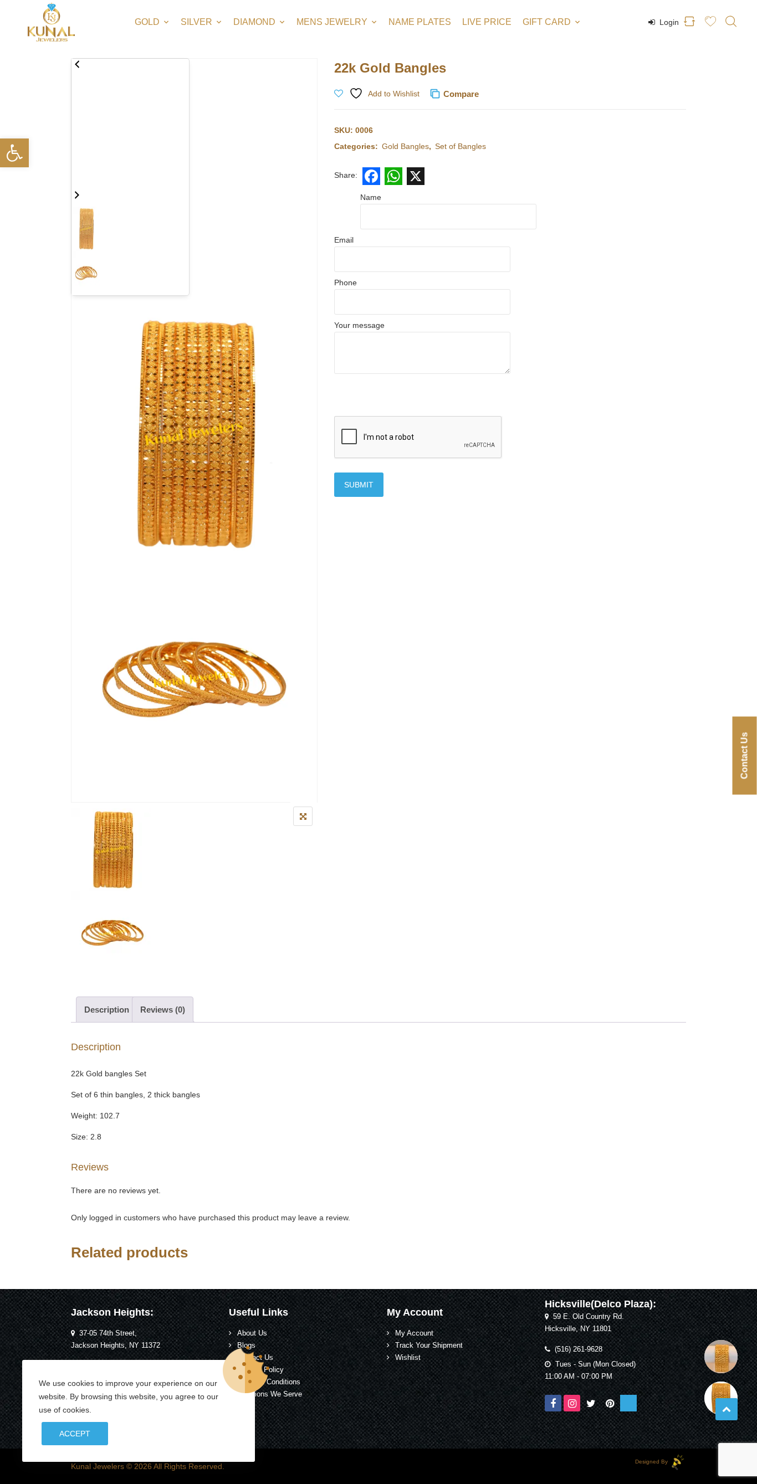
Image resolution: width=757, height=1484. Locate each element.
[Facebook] (553, 1403)
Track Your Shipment (429, 1345)
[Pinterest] (609, 1403)
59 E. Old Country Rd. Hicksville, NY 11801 (584, 1323)
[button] (14, 152)
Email (344, 239)
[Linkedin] (628, 1403)
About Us (252, 1333)
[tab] (106, 1010)
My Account (414, 1333)
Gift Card (547, 22)
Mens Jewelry (331, 22)
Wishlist (408, 1358)
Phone (345, 282)
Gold (147, 22)
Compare (461, 94)
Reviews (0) (162, 1009)
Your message (359, 325)
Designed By (652, 1462)
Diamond (254, 22)
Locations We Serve (269, 1394)
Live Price (487, 22)
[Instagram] (572, 1403)
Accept (74, 1433)
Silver (196, 22)
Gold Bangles (405, 146)
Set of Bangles (460, 146)
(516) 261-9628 (578, 1349)
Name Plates (419, 22)
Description (106, 1009)
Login (668, 22)
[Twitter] (590, 1403)
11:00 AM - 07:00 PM (578, 1376)
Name (370, 197)
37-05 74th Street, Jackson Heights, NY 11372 (115, 1339)
